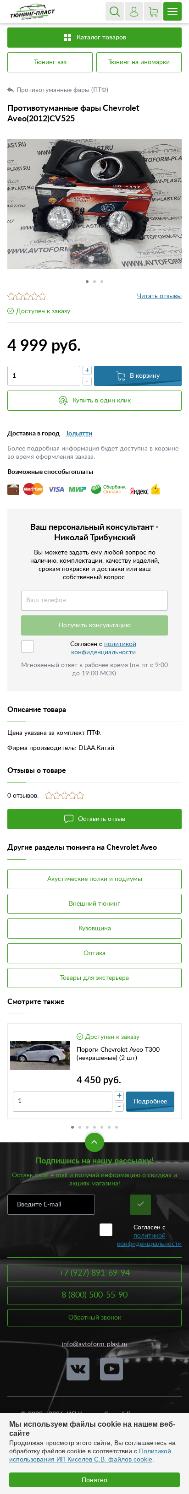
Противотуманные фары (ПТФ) (63, 90)
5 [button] (101, 1127)
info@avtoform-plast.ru (95, 1344)
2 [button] (94, 281)
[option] (94, 203)
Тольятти (79, 433)
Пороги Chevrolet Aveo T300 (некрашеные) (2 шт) (118, 1054)
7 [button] (116, 1127)
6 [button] (109, 1127)
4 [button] (94, 1127)
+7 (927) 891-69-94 (94, 1273)
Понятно (94, 1479)
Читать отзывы (159, 296)
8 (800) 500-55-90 (94, 1295)
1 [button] (87, 281)
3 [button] (101, 281)
